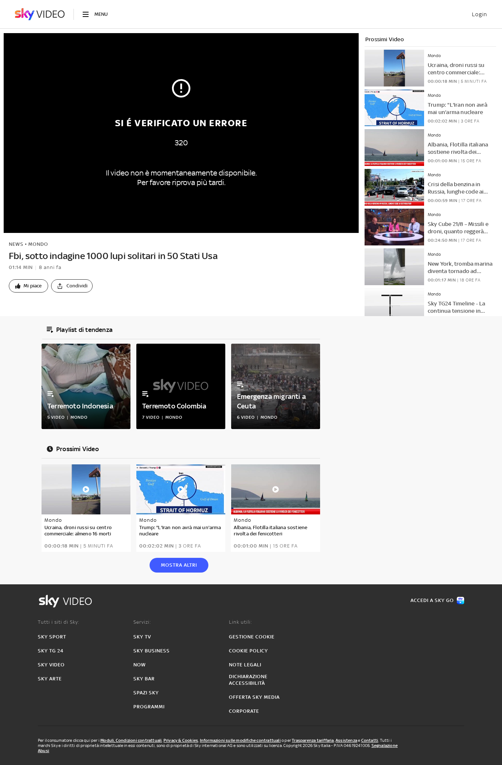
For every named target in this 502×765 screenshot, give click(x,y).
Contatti (370, 740)
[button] (28, 286)
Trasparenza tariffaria (313, 740)
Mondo (38, 244)
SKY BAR (144, 678)
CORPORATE (244, 711)
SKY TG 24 (51, 651)
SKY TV (142, 637)
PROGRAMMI (149, 706)
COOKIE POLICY (248, 651)
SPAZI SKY (146, 692)
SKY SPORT (52, 637)
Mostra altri (179, 565)
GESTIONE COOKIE (252, 637)
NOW (139, 664)
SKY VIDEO (51, 664)
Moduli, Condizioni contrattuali (131, 740)
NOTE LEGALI (245, 664)
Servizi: (142, 622)
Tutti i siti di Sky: (58, 622)
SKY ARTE (50, 678)
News (16, 244)
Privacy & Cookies (181, 740)
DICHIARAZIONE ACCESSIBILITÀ (248, 680)
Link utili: (240, 622)
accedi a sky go (432, 600)
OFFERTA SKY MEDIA (254, 697)
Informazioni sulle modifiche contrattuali (240, 740)
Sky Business (151, 651)
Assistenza (346, 740)
